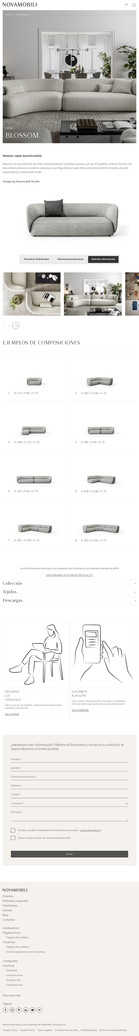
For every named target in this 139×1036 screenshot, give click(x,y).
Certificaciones (14, 985)
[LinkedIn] (25, 1010)
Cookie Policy (27, 1030)
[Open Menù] (134, 5)
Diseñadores (10, 905)
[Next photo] (15, 325)
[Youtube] (32, 1010)
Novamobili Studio (27, 181)
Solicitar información (103, 259)
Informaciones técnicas (70, 259)
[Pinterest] (19, 1010)
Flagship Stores (12, 933)
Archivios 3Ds (13, 980)
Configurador (10, 961)
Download (8, 966)
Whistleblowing (89, 1030)
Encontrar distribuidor (36, 259)
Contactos (9, 920)
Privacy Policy (10, 1030)
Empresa (8, 896)
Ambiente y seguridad (15, 901)
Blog (5, 915)
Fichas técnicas (14, 975)
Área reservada (11, 995)
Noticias (7, 910)
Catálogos (11, 970)
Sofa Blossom (23, 15)
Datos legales (44, 1030)
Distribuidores (11, 928)
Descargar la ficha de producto (69, 575)
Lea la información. (90, 830)
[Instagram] (12, 1010)
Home (8, 15)
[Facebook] (5, 1010)
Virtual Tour (9, 942)
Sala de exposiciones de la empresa (25, 952)
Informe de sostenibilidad (113, 1030)
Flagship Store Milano (17, 938)
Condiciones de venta (66, 1030)
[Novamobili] (20, 5)
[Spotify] (39, 1010)
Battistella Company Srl (53, 1025)
